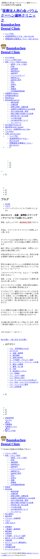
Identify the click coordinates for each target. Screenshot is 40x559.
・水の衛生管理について (18, 120)
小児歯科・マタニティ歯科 (15, 536)
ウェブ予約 (9, 34)
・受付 (12, 82)
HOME (7, 204)
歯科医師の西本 (26, 222)
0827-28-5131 (21, 39)
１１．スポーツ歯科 (17, 375)
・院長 (12, 66)
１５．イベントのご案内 (18, 384)
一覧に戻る (14, 339)
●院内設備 (15, 102)
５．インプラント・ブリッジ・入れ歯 (23, 362)
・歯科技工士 (14, 78)
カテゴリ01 (13, 351)
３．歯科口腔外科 (16, 357)
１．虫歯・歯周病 (16, 353)
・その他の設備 (15, 118)
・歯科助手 (13, 73)
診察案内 (11, 93)
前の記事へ (5, 339)
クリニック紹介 (13, 60)
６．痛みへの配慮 (16, 364)
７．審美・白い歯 (16, 366)
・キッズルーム (15, 122)
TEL (9, 420)
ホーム (9, 57)
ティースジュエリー (12, 549)
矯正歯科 (8, 531)
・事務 (12, 87)
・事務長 (12, 89)
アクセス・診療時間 (17, 129)
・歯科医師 (13, 69)
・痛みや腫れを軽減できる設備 (21, 113)
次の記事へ (23, 339)
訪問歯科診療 (11, 96)
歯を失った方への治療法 (14, 538)
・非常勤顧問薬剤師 (17, 91)
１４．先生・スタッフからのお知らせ (23, 382)
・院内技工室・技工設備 (18, 116)
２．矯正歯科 (14, 355)
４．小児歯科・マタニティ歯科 (21, 360)
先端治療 (8, 540)
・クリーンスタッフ (17, 75)
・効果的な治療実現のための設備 (22, 109)
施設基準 (14, 127)
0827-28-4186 (19, 36)
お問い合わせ (13, 134)
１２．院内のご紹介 (17, 378)
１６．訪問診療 (15, 387)
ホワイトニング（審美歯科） (16, 542)
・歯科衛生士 (14, 71)
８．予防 (12, 369)
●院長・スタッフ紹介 (19, 64)
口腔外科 (8, 533)
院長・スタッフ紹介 (16, 62)
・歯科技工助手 (15, 80)
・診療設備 (13, 105)
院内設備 (12, 100)
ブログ (9, 131)
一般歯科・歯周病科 (12, 529)
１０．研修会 (14, 373)
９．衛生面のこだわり (17, 371)
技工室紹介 (13, 125)
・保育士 (12, 84)
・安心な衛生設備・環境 (18, 111)
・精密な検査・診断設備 (18, 107)
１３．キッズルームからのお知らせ (23, 380)
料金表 (9, 98)
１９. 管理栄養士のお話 (19, 348)
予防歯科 (8, 545)
